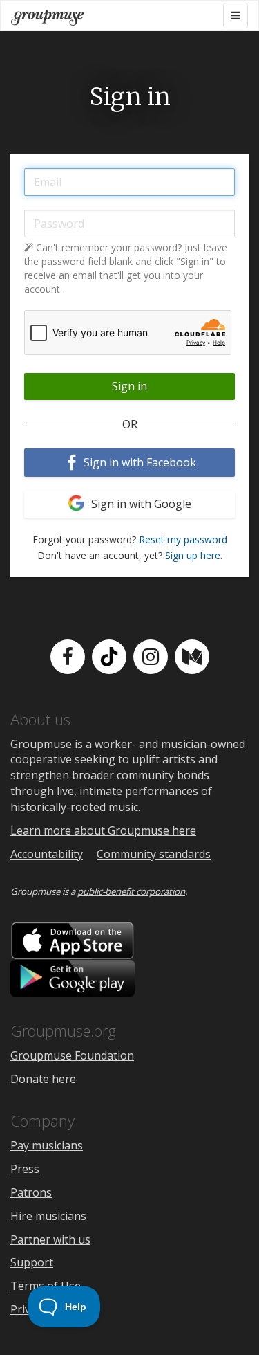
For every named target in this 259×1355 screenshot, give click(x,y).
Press (24, 1168)
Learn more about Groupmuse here (103, 830)
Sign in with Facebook (138, 462)
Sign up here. (193, 555)
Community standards (154, 854)
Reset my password (183, 539)
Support (31, 1262)
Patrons (31, 1192)
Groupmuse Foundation (72, 1055)
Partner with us (50, 1239)
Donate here (43, 1078)
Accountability (46, 854)
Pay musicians (46, 1145)
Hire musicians (48, 1216)
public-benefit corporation (131, 891)
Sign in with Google (139, 503)
